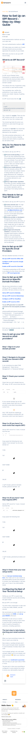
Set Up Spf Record (13, 11)
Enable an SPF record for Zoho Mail (12, 266)
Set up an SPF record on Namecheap (13, 296)
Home (3, 11)
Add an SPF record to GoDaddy (11, 293)
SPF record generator (13, 273)
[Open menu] (25, 2)
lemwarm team (12, 675)
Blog (7, 11)
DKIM (14, 614)
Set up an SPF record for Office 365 (12, 258)
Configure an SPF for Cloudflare (11, 299)
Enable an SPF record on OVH (11, 302)
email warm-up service (17, 660)
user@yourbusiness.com (14, 210)
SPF (23, 44)
